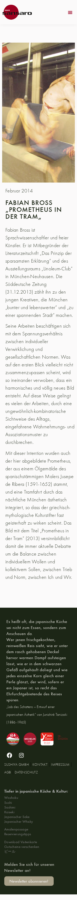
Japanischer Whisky (18, 821)
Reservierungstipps (17, 833)
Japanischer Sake (17, 816)
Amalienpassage (16, 829)
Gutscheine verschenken (21, 846)
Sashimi (9, 807)
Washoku (11, 797)
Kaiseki (9, 811)
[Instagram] (21, 755)
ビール (9, 851)
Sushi (8, 802)
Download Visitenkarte (20, 841)
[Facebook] (9, 755)
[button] (70, 12)
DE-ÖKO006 (63, 737)
